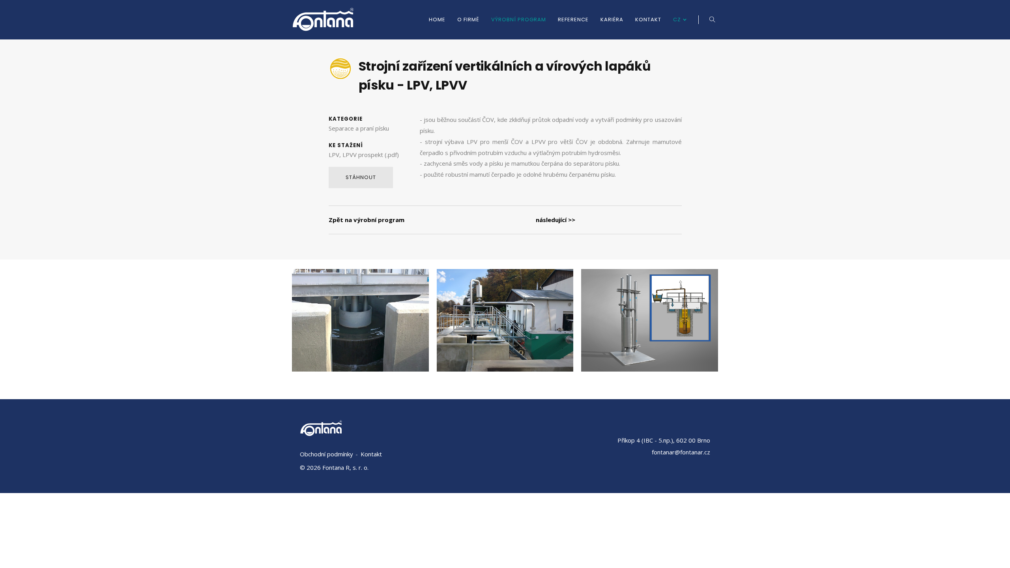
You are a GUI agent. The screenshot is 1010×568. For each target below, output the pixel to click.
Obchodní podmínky (326, 454)
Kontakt (648, 19)
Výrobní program (518, 19)
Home (437, 19)
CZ (677, 19)
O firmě (468, 19)
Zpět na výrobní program (366, 220)
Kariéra (611, 19)
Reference (573, 19)
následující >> (555, 220)
